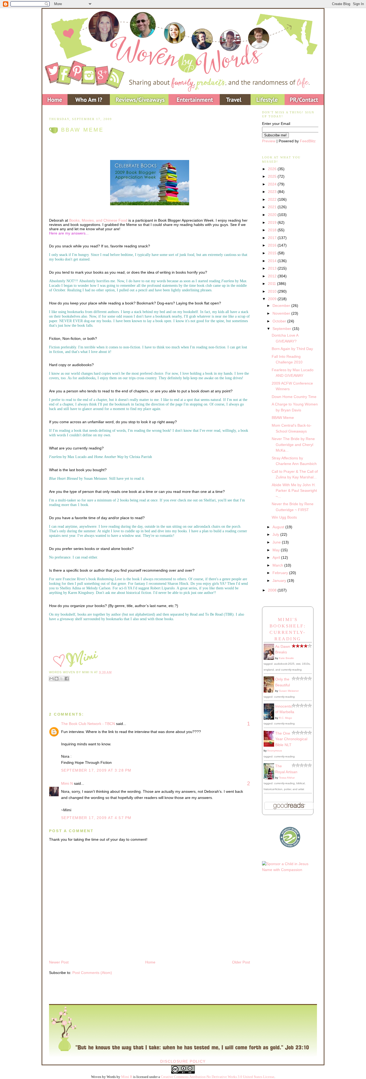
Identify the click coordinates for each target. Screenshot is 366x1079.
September (282, 328)
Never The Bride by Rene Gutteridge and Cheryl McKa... (293, 444)
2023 (273, 191)
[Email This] (51, 678)
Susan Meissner (289, 690)
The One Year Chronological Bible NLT (291, 739)
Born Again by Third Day (292, 349)
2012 (273, 276)
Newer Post (59, 962)
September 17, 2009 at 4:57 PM (96, 818)
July (276, 534)
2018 (273, 230)
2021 (273, 207)
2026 (273, 169)
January (279, 580)
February (280, 573)
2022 (273, 199)
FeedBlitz (308, 141)
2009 (273, 299)
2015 (273, 253)
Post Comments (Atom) (92, 972)
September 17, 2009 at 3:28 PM (96, 770)
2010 (273, 291)
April (276, 557)
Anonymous (274, 750)
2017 (273, 238)
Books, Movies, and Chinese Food (98, 220)
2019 (273, 222)
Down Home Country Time (294, 397)
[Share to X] (61, 678)
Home (150, 962)
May (276, 550)
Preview (268, 141)
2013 (273, 268)
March (278, 565)
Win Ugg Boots (284, 517)
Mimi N (67, 783)
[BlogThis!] (56, 678)
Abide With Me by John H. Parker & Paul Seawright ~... (294, 490)
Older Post (241, 962)
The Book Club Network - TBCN (88, 723)
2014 (273, 261)
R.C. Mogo (285, 717)
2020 (273, 215)
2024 (273, 184)
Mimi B (126, 1077)
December (281, 305)
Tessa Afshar (287, 777)
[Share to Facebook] (66, 678)
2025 (273, 176)
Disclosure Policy (183, 1061)
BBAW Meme (82, 130)
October (279, 321)
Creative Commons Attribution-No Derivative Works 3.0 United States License (217, 1077)
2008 (273, 590)
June (277, 542)
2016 (273, 245)
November (281, 313)
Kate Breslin (286, 658)
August (278, 527)
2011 (272, 283)
